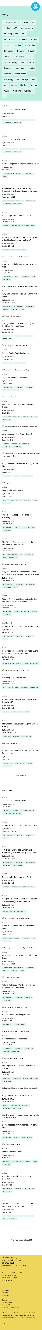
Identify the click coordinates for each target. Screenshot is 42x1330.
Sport (5, 838)
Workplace (17, 813)
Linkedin (5, 1293)
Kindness (6, 970)
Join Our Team (7, 1302)
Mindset (6, 887)
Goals (17, 1024)
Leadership (7, 813)
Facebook (5, 1295)
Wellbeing (6, 941)
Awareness (26, 938)
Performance (29, 810)
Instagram (5, 1290)
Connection (17, 1078)
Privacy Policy (7, 1305)
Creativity (28, 997)
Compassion (30, 967)
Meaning (16, 1137)
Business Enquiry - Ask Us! (11, 1307)
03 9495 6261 (8, 1263)
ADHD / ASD (19, 835)
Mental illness (25, 1161)
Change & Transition (10, 810)
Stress (29, 1137)
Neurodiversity (8, 835)
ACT (21, 810)
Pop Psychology (9, 911)
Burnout (6, 1161)
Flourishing (7, 1137)
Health (25, 1078)
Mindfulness (7, 938)
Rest (23, 1137)
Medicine (15, 970)
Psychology (30, 835)
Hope (33, 938)
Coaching (25, 887)
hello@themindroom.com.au (14, 1265)
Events (4, 1300)
